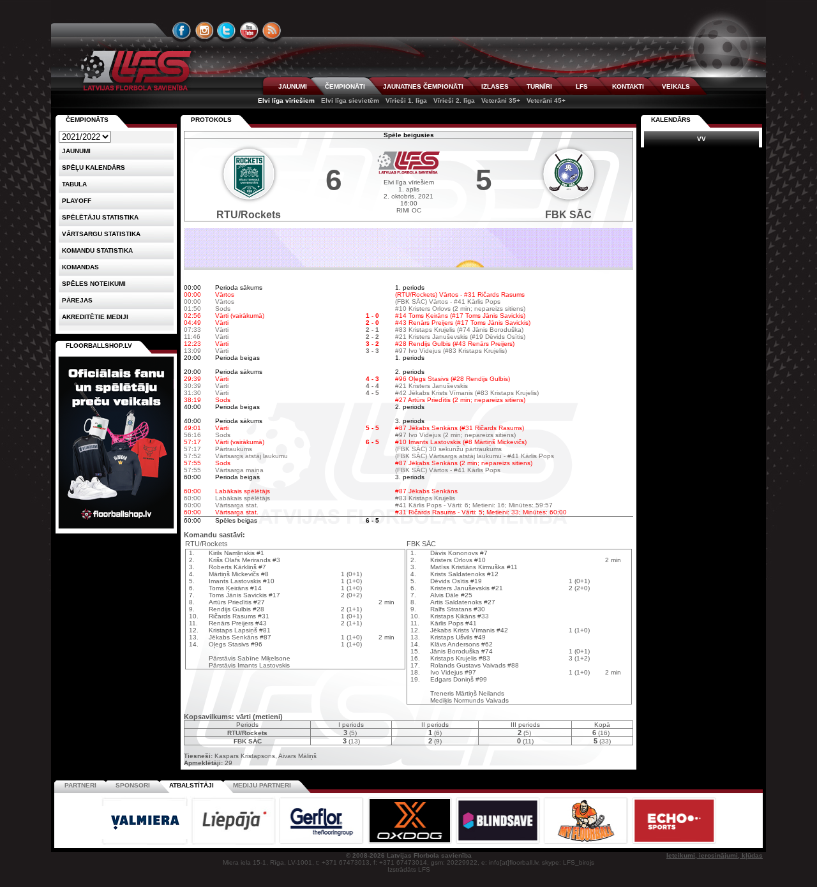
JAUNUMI (292, 86)
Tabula (74, 184)
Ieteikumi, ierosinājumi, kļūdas (714, 855)
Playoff (76, 200)
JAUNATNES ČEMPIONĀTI (423, 86)
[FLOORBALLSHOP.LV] (116, 529)
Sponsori (133, 785)
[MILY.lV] (408, 265)
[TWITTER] (226, 31)
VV (701, 138)
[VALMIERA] (145, 842)
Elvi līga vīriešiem (286, 100)
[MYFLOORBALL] (587, 842)
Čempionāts (87, 119)
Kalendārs (671, 119)
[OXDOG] (410, 842)
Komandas (80, 267)
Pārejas (77, 300)
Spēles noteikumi (94, 283)
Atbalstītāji (191, 785)
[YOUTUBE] (249, 31)
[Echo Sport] (674, 842)
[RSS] (271, 31)
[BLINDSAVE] (498, 842)
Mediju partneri (262, 785)
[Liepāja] (234, 842)
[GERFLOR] (322, 842)
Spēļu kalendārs (93, 167)
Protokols (211, 119)
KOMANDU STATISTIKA (97, 250)
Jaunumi (76, 150)
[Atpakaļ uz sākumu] (134, 70)
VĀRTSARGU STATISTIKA (101, 233)
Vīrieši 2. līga (454, 100)
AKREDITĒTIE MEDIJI (95, 316)
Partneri (80, 785)
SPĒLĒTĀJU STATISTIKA (100, 217)
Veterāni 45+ (546, 100)
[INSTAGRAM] (204, 31)
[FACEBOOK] (181, 31)
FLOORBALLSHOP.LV (99, 345)
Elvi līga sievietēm (350, 100)
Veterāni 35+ (500, 100)
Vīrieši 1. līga (406, 100)
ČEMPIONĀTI (345, 86)
